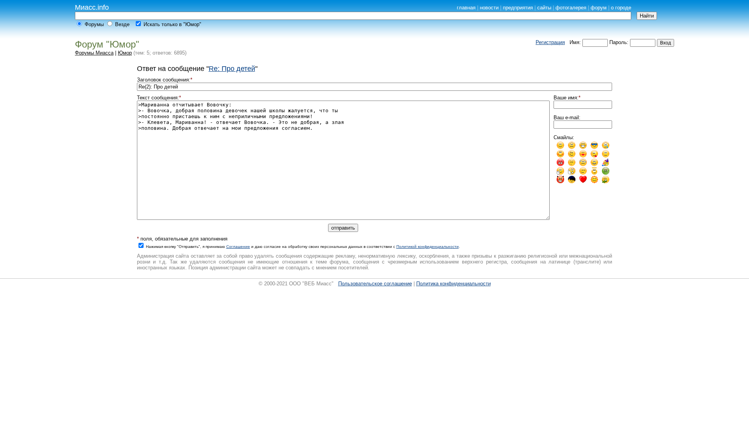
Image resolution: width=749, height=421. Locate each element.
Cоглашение (238, 246)
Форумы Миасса (94, 53)
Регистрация (550, 42)
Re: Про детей (232, 69)
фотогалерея (571, 8)
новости (489, 8)
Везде (122, 24)
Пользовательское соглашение (375, 284)
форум (599, 8)
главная (466, 8)
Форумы (94, 24)
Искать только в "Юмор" (172, 24)
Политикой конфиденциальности (427, 246)
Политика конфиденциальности (453, 284)
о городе (621, 8)
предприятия (518, 8)
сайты (544, 8)
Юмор (125, 53)
